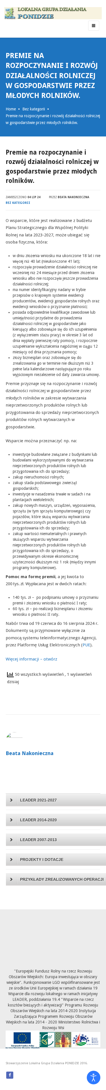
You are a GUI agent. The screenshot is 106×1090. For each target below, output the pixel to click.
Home (11, 109)
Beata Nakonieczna (73, 197)
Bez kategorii (33, 109)
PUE (86, 644)
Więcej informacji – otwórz (31, 659)
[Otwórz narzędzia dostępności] (93, 1077)
